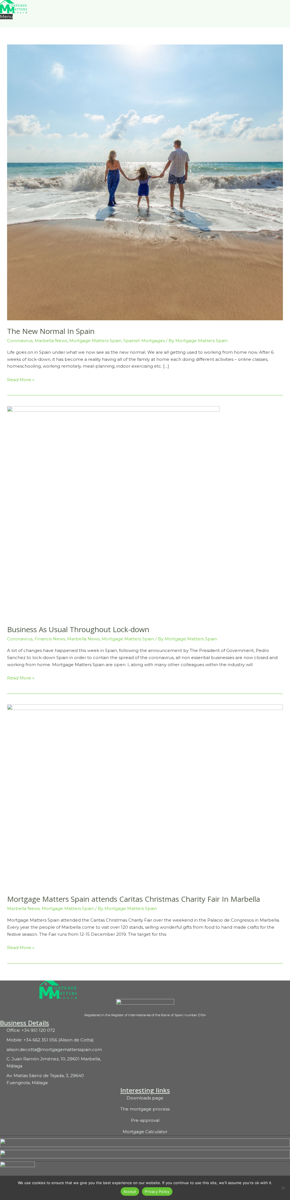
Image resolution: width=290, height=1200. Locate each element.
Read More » (20, 379)
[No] (283, 1188)
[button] (1, 23)
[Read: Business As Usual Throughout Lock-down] (113, 512)
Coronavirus (20, 340)
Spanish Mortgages (144, 340)
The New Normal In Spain (51, 331)
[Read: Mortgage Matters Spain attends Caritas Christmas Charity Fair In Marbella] (145, 795)
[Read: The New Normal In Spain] (145, 182)
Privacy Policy (157, 1191)
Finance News (50, 638)
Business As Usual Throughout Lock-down (78, 629)
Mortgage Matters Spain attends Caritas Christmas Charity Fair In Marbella (133, 899)
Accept (130, 1191)
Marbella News (51, 340)
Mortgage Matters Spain (95, 340)
